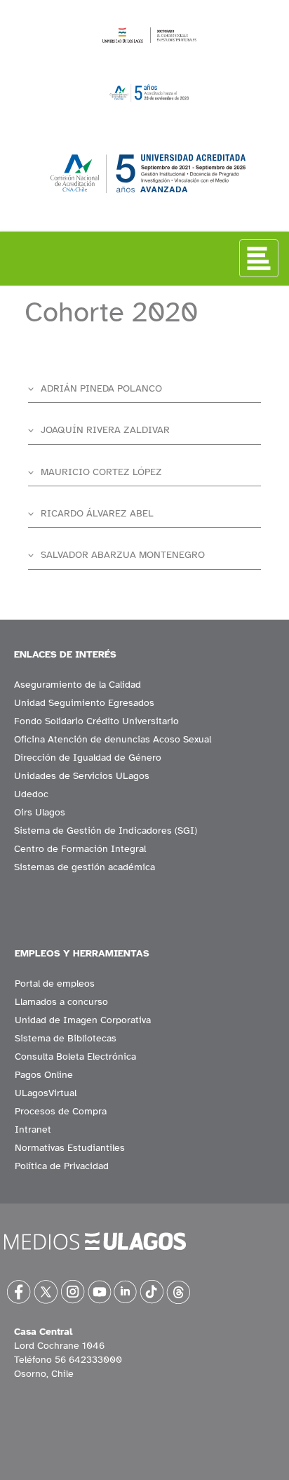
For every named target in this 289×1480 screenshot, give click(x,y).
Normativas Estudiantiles (70, 1148)
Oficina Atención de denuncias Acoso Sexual (112, 739)
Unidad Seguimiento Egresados (84, 703)
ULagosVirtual (45, 1093)
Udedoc (31, 794)
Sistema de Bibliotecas (65, 1038)
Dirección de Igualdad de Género (87, 758)
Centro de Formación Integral (80, 849)
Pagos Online (44, 1075)
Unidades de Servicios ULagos (81, 776)
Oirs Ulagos (39, 812)
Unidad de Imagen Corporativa (83, 1020)
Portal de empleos (55, 983)
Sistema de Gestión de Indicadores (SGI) (105, 830)
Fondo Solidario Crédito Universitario (96, 721)
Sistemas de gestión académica (84, 867)
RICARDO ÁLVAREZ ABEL (97, 513)
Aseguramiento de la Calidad (77, 685)
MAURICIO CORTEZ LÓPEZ (101, 472)
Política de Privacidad (62, 1166)
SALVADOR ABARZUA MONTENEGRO (123, 555)
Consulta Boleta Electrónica (75, 1056)
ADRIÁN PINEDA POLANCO (101, 388)
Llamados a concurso (61, 1002)
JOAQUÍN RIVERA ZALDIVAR (105, 430)
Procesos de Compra (61, 1111)
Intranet (33, 1129)
